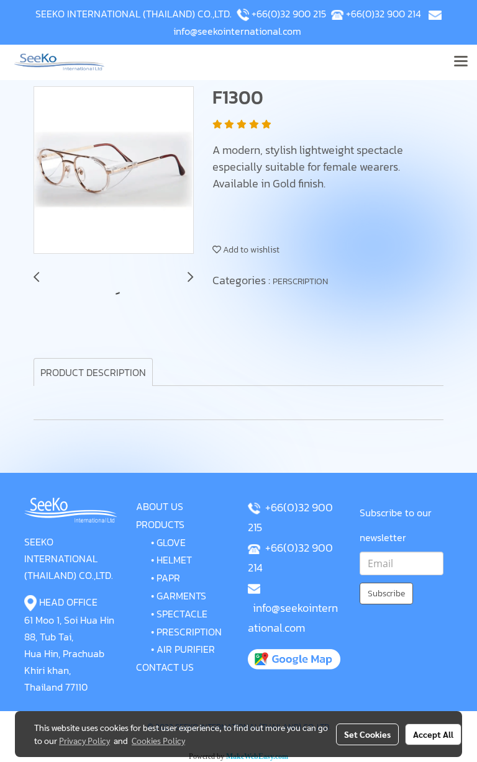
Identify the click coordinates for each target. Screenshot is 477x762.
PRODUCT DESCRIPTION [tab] (93, 372)
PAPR (168, 577)
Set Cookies (367, 734)
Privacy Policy (84, 740)
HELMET (174, 559)
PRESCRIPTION (189, 631)
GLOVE (171, 542)
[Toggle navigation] (461, 62)
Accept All (433, 734)
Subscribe (386, 593)
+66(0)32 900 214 (383, 13)
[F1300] (113, 170)
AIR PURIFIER (186, 649)
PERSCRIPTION (300, 281)
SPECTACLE (182, 613)
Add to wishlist (250, 249)
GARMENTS (181, 595)
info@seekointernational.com (237, 31)
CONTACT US (165, 667)
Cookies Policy (158, 740)
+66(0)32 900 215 (289, 13)
